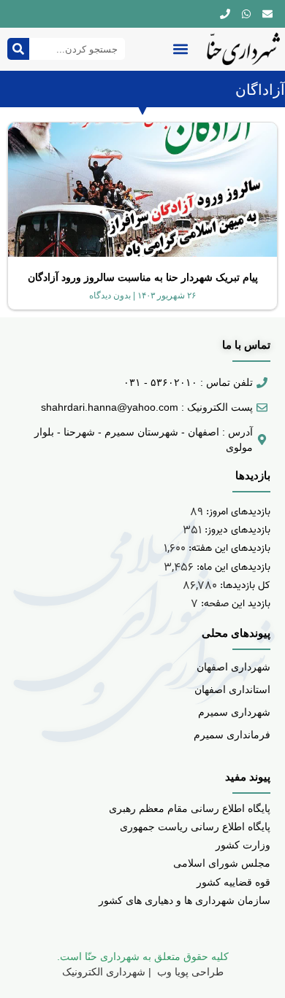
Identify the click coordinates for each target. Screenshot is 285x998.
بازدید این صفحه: (234, 603)
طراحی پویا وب (189, 972)
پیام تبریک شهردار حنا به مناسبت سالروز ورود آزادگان (143, 277)
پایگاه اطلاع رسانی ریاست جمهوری (195, 826)
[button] (180, 49)
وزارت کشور (243, 845)
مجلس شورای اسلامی (221, 863)
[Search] (18, 49)
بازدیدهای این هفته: (228, 548)
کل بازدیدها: (243, 585)
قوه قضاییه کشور (233, 882)
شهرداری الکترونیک (103, 972)
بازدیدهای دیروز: (236, 530)
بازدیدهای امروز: (236, 511)
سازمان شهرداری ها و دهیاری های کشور (184, 900)
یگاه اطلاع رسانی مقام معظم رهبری (187, 808)
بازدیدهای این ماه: (232, 567)
